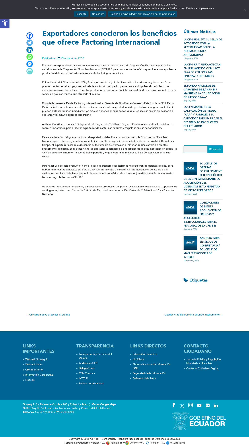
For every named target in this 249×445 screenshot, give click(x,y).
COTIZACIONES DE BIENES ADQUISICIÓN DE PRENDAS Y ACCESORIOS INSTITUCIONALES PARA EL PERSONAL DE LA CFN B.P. (202, 214)
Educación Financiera (145, 354)
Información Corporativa (39, 374)
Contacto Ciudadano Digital (202, 368)
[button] (4, 23)
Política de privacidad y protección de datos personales (142, 13)
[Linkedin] (29, 50)
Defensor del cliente (144, 378)
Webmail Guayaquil (36, 359)
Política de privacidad (91, 383)
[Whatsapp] (29, 57)
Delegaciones (86, 368)
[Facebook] (29, 35)
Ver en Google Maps (104, 404)
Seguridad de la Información (149, 373)
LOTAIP (83, 378)
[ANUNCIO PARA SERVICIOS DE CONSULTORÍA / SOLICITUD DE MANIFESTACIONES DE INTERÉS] (190, 243)
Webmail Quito (33, 364)
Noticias (29, 380)
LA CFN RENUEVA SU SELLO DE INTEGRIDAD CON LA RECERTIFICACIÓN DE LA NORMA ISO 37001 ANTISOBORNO (203, 47)
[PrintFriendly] (29, 71)
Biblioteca (138, 359)
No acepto (98, 13)
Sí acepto (81, 13)
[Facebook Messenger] (29, 64)
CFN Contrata (87, 373)
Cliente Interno (34, 369)
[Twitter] (29, 42)
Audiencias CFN (88, 363)
